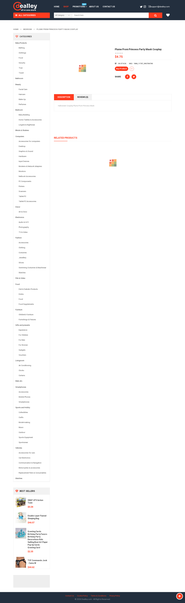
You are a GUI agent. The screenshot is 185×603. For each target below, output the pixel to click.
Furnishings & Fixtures (27, 320)
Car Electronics (24, 458)
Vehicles (18, 448)
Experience (23, 330)
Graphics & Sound (26, 151)
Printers (22, 186)
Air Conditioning (25, 365)
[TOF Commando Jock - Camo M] (20, 562)
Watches (22, 273)
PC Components (25, 181)
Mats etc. (19, 381)
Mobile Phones (24, 397)
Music (21, 427)
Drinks (21, 294)
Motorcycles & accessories (29, 468)
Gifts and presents (22, 325)
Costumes (23, 253)
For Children (23, 335)
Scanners (22, 191)
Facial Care (23, 89)
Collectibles (23, 412)
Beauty (18, 84)
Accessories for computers (29, 141)
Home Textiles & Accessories (30, 120)
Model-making (24, 422)
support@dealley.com (160, 7)
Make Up (22, 99)
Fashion (18, 238)
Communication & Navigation (30, 463)
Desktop (22, 146)
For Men (22, 340)
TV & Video (23, 232)
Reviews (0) (82, 97)
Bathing (22, 48)
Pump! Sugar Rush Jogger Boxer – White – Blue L (113, 175)
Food (21, 58)
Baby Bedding (24, 115)
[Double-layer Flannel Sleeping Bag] (20, 517)
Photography (24, 227)
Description (64, 97)
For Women (23, 345)
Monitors (22, 171)
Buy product (121, 69)
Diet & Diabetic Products (28, 289)
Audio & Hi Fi (24, 222)
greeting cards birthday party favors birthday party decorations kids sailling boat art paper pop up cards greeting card (38, 539)
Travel (21, 73)
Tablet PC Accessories (27, 201)
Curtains (22, 375)
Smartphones (20, 387)
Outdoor (22, 432)
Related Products (65, 137)
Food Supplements (26, 304)
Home (16, 29)
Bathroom (19, 78)
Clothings (22, 53)
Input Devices (24, 161)
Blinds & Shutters (22, 130)
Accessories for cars (27, 453)
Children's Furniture (26, 315)
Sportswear (23, 442)
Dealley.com (87, 599)
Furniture (18, 310)
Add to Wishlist (132, 69)
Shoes (21, 263)
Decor (17, 207)
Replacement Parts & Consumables (32, 473)
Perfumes (22, 104)
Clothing (22, 248)
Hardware (22, 156)
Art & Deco (23, 212)
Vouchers (22, 355)
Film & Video (20, 278)
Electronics (19, 217)
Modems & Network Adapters (30, 166)
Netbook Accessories (27, 176)
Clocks (21, 370)
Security (22, 63)
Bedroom (27, 29)
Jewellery (22, 258)
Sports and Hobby (22, 407)
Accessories (23, 243)
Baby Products (21, 43)
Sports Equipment (26, 437)
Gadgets (22, 350)
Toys (21, 68)
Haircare (22, 94)
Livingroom (19, 361)
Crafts (21, 417)
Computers (19, 136)
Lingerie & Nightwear (27, 125)
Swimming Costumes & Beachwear (32, 268)
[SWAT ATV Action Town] (20, 502)
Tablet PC (22, 196)
